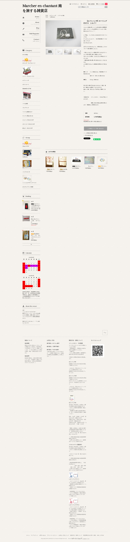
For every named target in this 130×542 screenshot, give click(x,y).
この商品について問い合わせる (95, 128)
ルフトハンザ (53, 15)
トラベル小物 (61, 15)
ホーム (28, 535)
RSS (98, 535)
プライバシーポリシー (52, 535)
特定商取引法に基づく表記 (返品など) (93, 121)
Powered (70, 538)
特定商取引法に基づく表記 (89, 535)
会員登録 (92, 4)
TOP (47, 15)
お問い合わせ (42, 535)
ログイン (84, 4)
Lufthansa (52, 17)
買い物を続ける (89, 135)
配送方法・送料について (76, 535)
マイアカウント (75, 4)
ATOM (102, 535)
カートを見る (102, 4)
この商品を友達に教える (91, 133)
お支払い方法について (64, 535)
